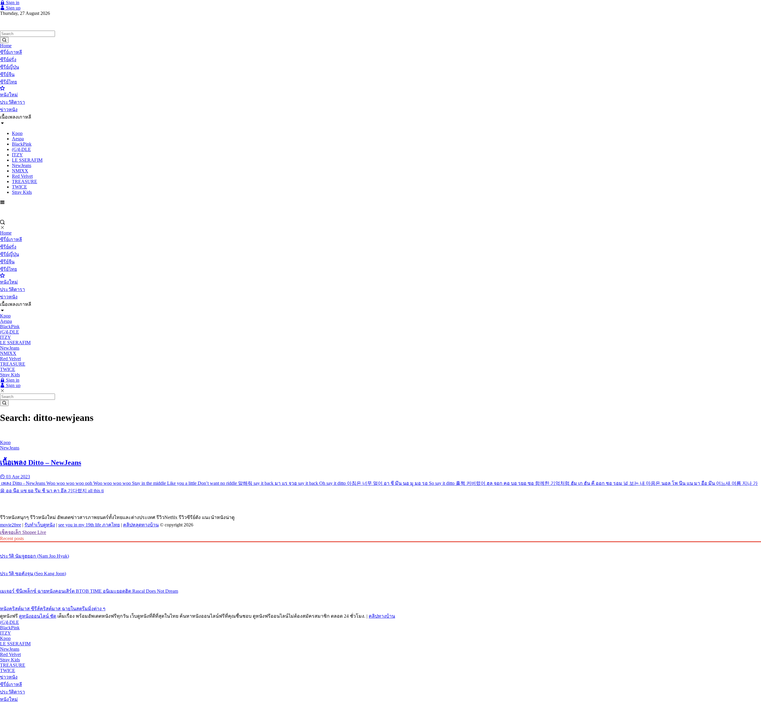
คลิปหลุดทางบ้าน (141, 524)
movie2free (10, 524)
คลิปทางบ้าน (382, 616)
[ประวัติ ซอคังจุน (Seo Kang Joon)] (380, 562)
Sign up (13, 7)
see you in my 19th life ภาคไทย (89, 524)
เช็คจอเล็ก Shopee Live (23, 532)
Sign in (12, 2)
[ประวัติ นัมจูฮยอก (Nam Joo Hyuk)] (380, 545)
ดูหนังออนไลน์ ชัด (37, 616)
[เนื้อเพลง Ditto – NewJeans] (380, 432)
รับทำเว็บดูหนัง (39, 524)
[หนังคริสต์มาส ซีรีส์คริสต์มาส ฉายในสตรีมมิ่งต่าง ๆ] (380, 597)
